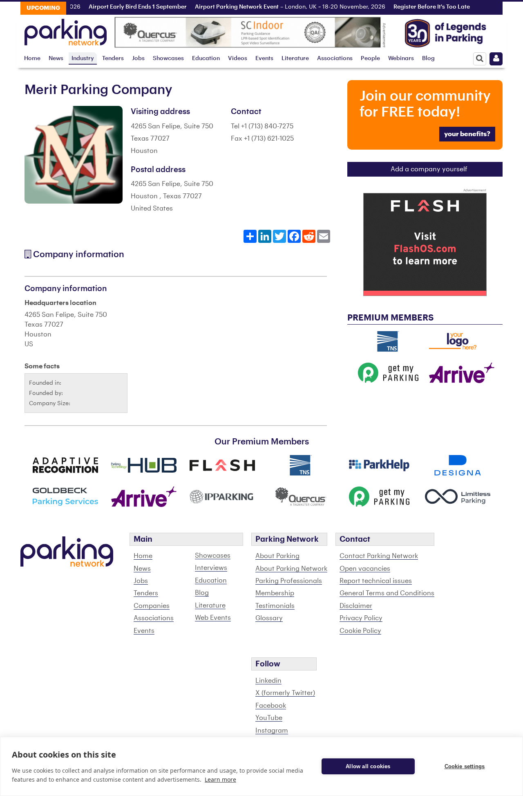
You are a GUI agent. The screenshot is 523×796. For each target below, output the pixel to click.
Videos (237, 58)
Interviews (211, 568)
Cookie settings (465, 766)
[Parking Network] (66, 30)
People (370, 58)
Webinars (401, 58)
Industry (83, 58)
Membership (274, 593)
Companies (152, 606)
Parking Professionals (288, 581)
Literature (295, 58)
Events (264, 58)
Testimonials (275, 606)
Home (32, 58)
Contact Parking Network (379, 556)
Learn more (220, 779)
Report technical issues (376, 581)
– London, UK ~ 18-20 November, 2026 (285, 7)
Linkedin (268, 680)
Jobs (138, 58)
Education (206, 58)
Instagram (271, 730)
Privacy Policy (361, 618)
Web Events (213, 617)
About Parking (277, 556)
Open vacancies (365, 568)
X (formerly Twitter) (285, 693)
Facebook (270, 705)
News (56, 58)
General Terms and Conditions (387, 593)
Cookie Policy (360, 631)
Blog (428, 58)
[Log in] (496, 58)
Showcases (168, 58)
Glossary (269, 618)
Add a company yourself (429, 169)
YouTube (268, 718)
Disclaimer (356, 606)
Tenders (113, 58)
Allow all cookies (368, 766)
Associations (335, 58)
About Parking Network (291, 568)
